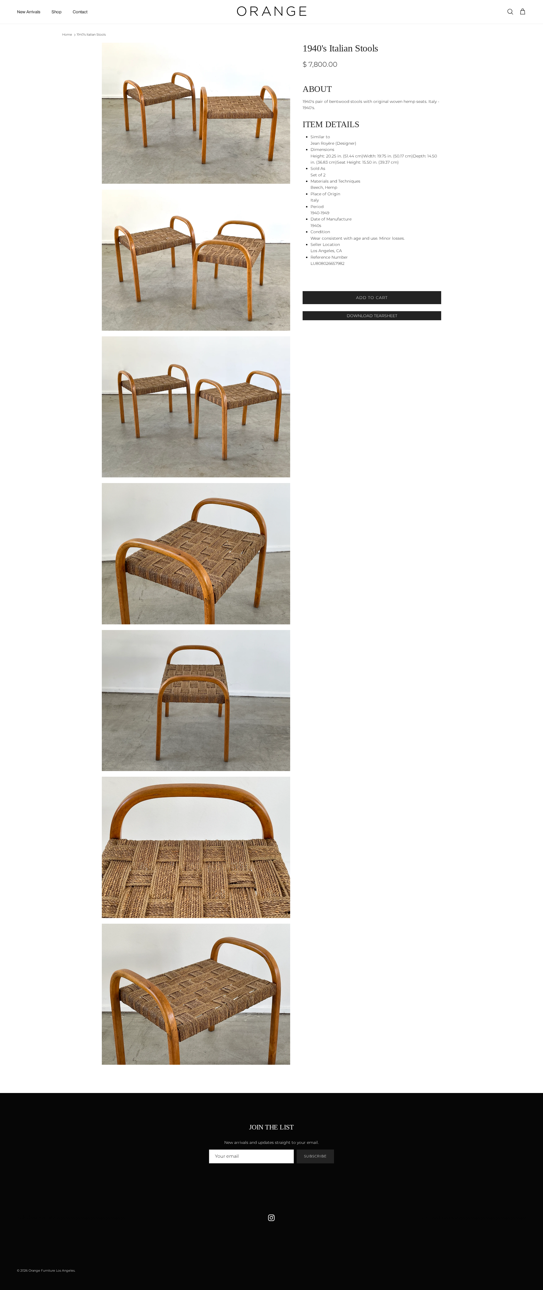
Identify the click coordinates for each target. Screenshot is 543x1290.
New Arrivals (28, 12)
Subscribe (315, 1156)
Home (67, 35)
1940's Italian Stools (91, 35)
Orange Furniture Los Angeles (52, 1270)
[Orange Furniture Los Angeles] (271, 12)
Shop (56, 12)
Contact (80, 12)
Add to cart (372, 297)
